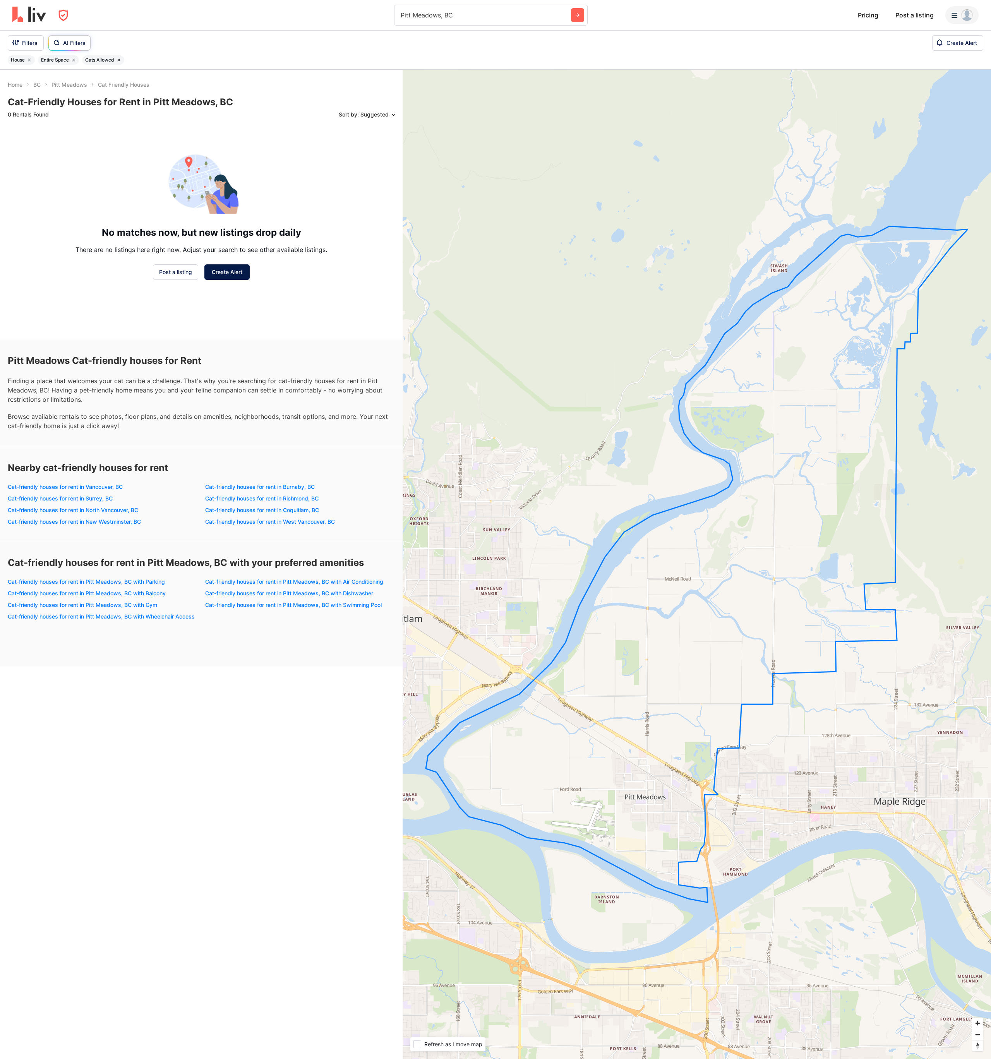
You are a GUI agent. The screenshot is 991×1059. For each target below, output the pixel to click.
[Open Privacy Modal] (63, 15)
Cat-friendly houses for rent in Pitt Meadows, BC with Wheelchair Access (101, 858)
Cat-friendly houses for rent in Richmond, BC (262, 740)
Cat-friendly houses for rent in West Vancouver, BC (270, 763)
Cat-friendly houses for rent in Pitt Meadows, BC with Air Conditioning (294, 823)
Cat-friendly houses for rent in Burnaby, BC (260, 728)
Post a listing (914, 15)
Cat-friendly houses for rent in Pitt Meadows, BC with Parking (86, 823)
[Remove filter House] (29, 60)
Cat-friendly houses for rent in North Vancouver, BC (73, 751)
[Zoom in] (977, 1023)
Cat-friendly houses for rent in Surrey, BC (60, 740)
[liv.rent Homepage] (29, 15)
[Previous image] (19, 167)
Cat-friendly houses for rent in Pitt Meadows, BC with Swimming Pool (293, 846)
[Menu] (962, 15)
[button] (61, 202)
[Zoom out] (977, 1034)
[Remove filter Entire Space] (73, 60)
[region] (697, 564)
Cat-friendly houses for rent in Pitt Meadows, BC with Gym (82, 846)
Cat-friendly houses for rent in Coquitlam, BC (262, 751)
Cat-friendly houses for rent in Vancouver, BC (65, 728)
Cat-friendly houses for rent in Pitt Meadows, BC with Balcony (87, 834)
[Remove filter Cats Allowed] (119, 60)
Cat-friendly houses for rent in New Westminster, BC (74, 763)
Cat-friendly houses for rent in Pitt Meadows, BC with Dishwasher (289, 834)
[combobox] (402, 15)
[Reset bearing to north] (977, 1045)
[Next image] (120, 167)
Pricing (868, 15)
